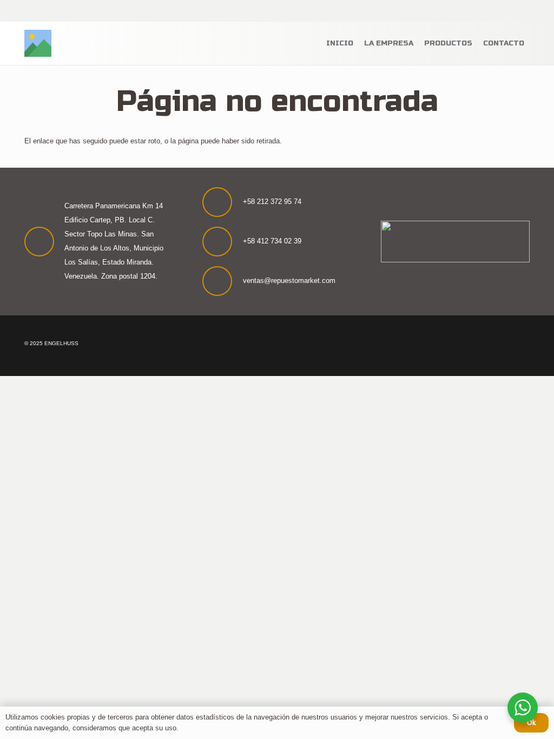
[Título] (37, 43)
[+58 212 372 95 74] (222, 202)
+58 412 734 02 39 (272, 241)
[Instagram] (479, 11)
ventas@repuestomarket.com (289, 280)
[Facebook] (465, 11)
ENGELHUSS (61, 343)
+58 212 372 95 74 (272, 201)
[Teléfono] (508, 11)
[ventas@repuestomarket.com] (222, 281)
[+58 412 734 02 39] (222, 241)
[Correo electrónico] (522, 11)
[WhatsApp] (493, 11)
